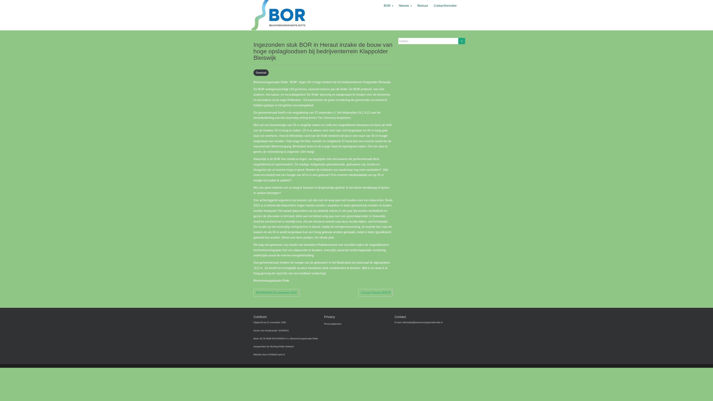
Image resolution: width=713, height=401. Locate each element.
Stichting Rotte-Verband (282, 346)
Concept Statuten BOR (374, 292)
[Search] (461, 41)
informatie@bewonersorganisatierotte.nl (422, 322)
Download (261, 72)
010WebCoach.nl (276, 354)
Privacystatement (332, 324)
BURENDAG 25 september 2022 (277, 292)
